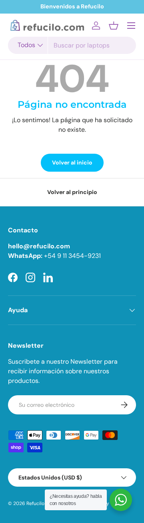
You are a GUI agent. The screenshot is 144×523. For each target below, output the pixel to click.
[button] (113, 25)
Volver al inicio (72, 162)
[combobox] (72, 45)
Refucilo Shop (41, 503)
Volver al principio (72, 192)
